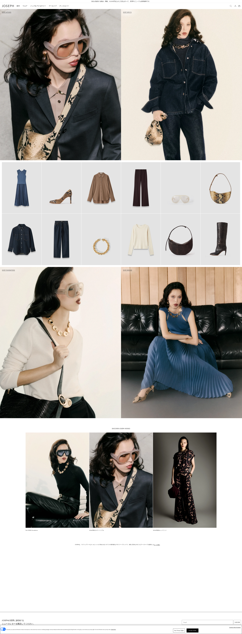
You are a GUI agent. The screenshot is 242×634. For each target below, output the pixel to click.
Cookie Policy (113, 629)
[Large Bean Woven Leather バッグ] (180, 239)
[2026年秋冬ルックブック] (185, 480)
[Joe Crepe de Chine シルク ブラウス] (101, 188)
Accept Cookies (192, 630)
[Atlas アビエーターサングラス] (180, 188)
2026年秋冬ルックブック (160, 530)
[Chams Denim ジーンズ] (61, 239)
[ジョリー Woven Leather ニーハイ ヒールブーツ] (220, 239)
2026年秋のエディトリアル (96, 530)
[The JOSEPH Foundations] (57, 480)
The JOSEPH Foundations (32, 530)
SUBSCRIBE (237, 622)
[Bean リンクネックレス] (101, 239)
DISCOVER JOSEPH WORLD (121, 429)
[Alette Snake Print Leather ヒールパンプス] (61, 188)
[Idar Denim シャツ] (21, 239)
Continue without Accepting (235, 627)
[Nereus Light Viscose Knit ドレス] (21, 188)
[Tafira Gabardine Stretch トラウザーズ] (141, 188)
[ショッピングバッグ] (239, 6)
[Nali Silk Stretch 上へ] (141, 239)
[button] (25, 6)
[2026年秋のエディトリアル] (121, 480)
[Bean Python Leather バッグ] (220, 188)
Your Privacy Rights (179, 630)
